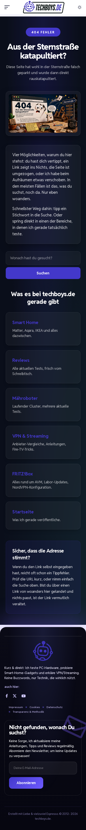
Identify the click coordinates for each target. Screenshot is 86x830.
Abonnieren (26, 783)
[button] (8, 7)
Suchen (43, 273)
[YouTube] (23, 696)
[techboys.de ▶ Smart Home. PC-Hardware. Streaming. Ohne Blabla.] (43, 7)
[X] (15, 696)
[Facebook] (6, 696)
